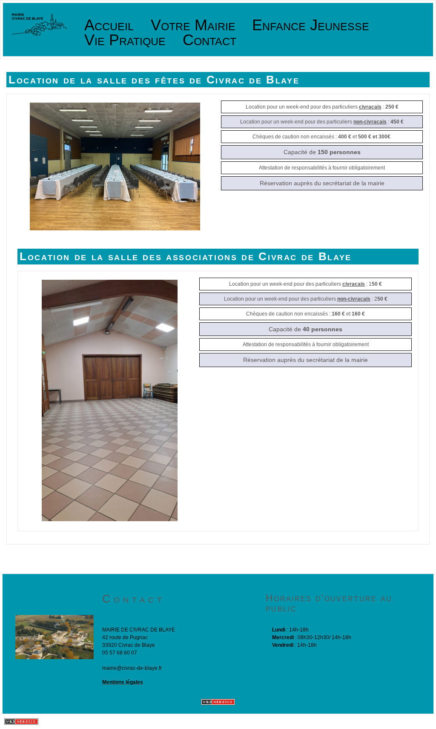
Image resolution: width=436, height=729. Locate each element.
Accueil (109, 25)
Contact (209, 40)
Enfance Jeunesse (310, 25)
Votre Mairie (193, 25)
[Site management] (218, 702)
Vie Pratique (125, 40)
